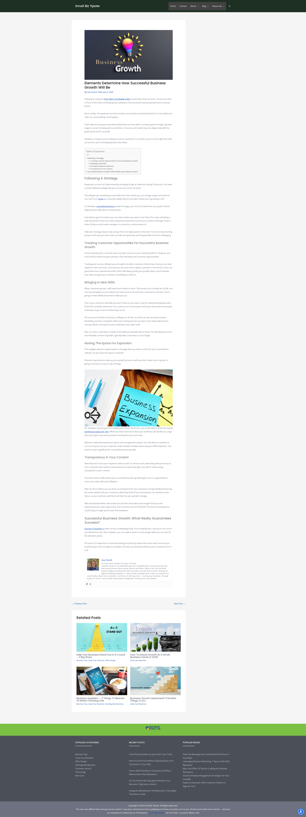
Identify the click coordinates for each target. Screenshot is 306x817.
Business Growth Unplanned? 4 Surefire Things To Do (153, 699)
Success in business (93, 528)
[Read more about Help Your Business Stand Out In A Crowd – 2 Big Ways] (101, 637)
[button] (230, 6)
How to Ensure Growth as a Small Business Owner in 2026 (150, 656)
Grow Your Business (96, 660)
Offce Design (110, 660)
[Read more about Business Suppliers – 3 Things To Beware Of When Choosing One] (101, 680)
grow (101, 199)
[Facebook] (87, 584)
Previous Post (79, 603)
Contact (183, 6)
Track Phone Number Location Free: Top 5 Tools (150, 754)
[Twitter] (90, 584)
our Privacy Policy (156, 812)
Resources (217, 6)
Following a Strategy (96, 158)
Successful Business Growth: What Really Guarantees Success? (113, 171)
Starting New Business (114, 704)
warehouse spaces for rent (97, 431)
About (193, 6)
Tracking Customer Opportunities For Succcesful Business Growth (114, 161)
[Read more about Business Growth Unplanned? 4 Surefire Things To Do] (155, 680)
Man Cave (79, 775)
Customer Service (83, 768)
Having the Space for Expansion (102, 166)
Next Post (179, 603)
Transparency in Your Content (101, 169)
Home (173, 6)
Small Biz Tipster (87, 6)
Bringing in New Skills (98, 163)
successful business (105, 206)
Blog (204, 6)
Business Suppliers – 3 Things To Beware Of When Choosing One (100, 699)
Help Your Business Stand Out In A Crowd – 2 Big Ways (100, 656)
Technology (80, 772)
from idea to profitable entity (117, 99)
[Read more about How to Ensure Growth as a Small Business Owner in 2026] (155, 637)
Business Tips (81, 660)
